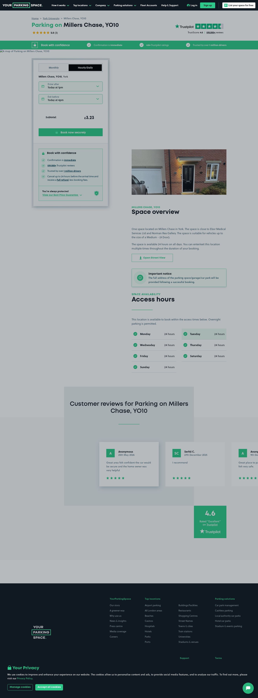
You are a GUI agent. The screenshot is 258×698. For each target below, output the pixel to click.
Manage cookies (20, 687)
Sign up (208, 5)
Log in (194, 5)
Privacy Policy (24, 678)
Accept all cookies (49, 687)
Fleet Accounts (148, 5)
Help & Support (169, 5)
